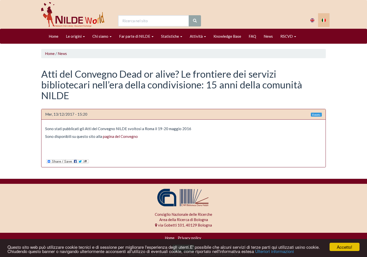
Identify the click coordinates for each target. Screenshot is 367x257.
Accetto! (344, 247)
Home (53, 36)
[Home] (74, 14)
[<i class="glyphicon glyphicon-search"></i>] (195, 20)
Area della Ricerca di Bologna (183, 219)
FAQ (252, 36)
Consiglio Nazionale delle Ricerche (183, 214)
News (268, 36)
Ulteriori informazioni (274, 251)
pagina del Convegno (120, 136)
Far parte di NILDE (135, 36)
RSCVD (287, 36)
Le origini (74, 36)
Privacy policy (189, 238)
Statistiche (170, 36)
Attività (196, 36)
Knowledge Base (227, 36)
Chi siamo (100, 36)
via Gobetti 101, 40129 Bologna (184, 225)
